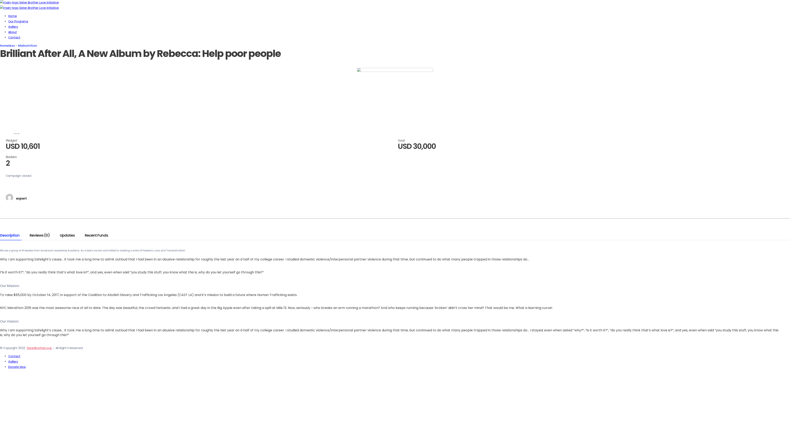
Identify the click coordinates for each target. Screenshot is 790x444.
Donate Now (17, 367)
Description (10, 236)
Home (12, 16)
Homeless (7, 46)
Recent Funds (96, 236)
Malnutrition (27, 46)
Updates (67, 236)
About (12, 32)
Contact (14, 37)
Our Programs (18, 21)
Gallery (13, 27)
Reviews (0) (40, 236)
